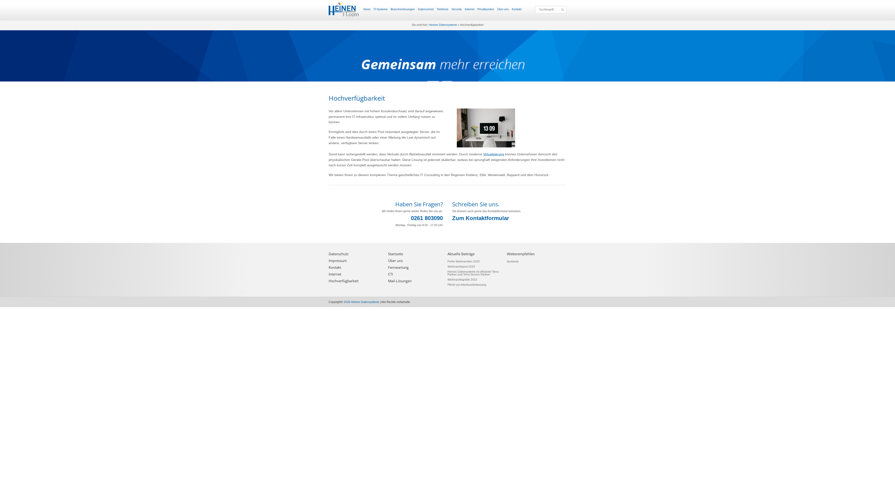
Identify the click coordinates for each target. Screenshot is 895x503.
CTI (390, 274)
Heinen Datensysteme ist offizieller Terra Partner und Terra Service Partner (473, 273)
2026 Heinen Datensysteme (361, 302)
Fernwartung (398, 267)
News (367, 9)
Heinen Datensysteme (443, 25)
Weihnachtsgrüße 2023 (462, 279)
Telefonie (442, 9)
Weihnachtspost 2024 (461, 266)
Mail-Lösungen (400, 281)
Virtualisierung (493, 154)
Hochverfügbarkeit (343, 281)
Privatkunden (485, 9)
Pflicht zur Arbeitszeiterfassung (467, 284)
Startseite (395, 254)
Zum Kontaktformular (480, 218)
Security (456, 9)
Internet (469, 9)
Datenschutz (426, 9)
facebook (513, 261)
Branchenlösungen (403, 9)
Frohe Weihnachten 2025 (464, 261)
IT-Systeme (381, 9)
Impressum (338, 260)
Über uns (503, 9)
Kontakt (516, 9)
